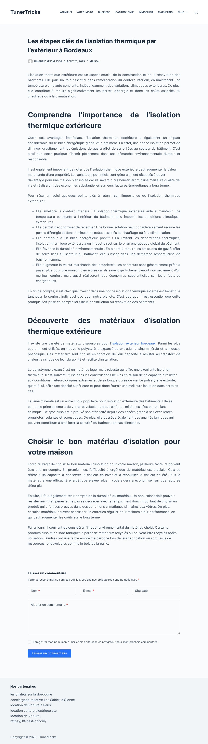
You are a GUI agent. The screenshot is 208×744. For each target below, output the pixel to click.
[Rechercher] (196, 12)
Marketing (165, 12)
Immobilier (146, 12)
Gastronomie (124, 12)
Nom (35, 591)
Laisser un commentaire (49, 653)
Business (104, 12)
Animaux (66, 12)
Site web (141, 591)
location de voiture (24, 716)
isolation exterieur (134, 343)
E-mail (88, 591)
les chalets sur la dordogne (31, 694)
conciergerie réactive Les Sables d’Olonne (42, 700)
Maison (95, 61)
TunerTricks (25, 12)
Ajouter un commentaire (49, 605)
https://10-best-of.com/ (28, 721)
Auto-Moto (85, 12)
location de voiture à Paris (30, 705)
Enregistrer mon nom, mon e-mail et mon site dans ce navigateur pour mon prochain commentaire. (95, 642)
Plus (181, 12)
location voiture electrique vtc (33, 710)
